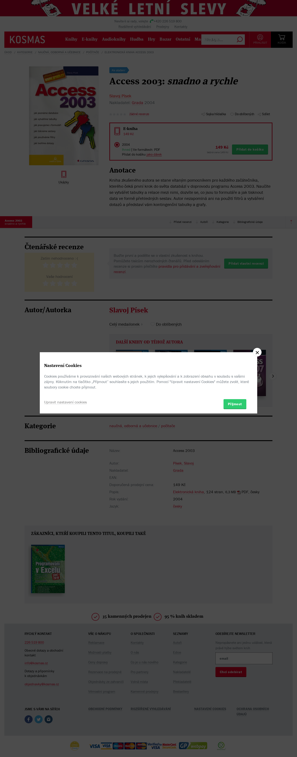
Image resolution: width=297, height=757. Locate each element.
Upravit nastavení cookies (65, 402)
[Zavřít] (257, 352)
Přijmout (235, 404)
